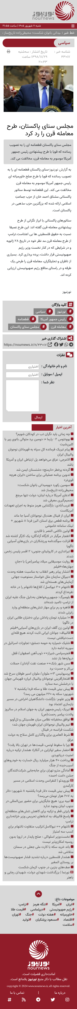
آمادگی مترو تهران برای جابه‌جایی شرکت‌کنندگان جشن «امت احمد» (40, 773)
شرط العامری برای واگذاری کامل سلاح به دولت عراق (40, 737)
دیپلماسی (36, 909)
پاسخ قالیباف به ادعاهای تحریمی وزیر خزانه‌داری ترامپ (39, 819)
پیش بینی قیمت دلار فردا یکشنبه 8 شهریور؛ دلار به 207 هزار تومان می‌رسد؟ (39, 793)
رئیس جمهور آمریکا (53, 319)
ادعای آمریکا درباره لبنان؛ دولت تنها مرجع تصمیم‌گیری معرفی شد (44, 498)
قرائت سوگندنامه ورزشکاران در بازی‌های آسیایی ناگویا (40, 543)
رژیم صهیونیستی (61, 909)
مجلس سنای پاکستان (24, 327)
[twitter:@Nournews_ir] (53, 1000)
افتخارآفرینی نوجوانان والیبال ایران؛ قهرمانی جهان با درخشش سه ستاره (39, 681)
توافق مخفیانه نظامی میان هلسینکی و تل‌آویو (40, 719)
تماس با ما (17, 992)
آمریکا (56, 904)
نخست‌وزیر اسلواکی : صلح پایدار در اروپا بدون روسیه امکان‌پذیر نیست (41, 839)
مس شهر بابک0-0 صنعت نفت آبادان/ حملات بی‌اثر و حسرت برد (41, 666)
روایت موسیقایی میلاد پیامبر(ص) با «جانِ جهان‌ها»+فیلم (44, 564)
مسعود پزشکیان (46, 919)
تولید (25, 919)
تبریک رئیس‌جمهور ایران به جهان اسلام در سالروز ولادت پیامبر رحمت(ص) (39, 712)
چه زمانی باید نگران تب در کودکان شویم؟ (43, 434)
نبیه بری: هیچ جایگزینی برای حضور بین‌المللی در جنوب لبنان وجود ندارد (39, 803)
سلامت (67, 924)
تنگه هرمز (39, 904)
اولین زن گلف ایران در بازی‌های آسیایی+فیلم (40, 628)
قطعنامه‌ (23, 319)
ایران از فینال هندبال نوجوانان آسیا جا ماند (42, 516)
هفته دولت (46, 914)
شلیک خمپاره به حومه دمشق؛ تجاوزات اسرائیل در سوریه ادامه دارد (38, 645)
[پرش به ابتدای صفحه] (38, 894)
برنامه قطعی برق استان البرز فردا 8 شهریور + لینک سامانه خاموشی (42, 523)
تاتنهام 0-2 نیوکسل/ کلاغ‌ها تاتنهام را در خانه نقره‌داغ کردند (41, 589)
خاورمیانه (66, 914)
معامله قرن (58, 327)
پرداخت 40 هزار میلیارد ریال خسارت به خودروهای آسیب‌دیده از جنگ (38, 763)
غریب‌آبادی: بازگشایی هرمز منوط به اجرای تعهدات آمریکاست (38, 508)
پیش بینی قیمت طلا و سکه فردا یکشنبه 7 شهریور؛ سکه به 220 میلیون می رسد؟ (43, 691)
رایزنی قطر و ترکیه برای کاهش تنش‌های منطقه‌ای (38, 811)
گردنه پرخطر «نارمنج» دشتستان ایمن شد (43, 470)
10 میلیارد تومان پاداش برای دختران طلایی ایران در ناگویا (40, 620)
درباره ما (60, 992)
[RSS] (24, 1000)
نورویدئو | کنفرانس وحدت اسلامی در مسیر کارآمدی (43, 783)
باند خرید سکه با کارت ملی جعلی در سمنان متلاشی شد (43, 849)
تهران (15, 914)
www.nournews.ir (38, 986)
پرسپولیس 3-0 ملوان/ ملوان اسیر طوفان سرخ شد (37, 673)
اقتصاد (67, 919)
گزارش (63, 169)
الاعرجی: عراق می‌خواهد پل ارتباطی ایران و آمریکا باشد (39, 462)
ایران (69, 904)
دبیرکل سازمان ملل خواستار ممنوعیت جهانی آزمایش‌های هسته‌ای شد (42, 579)
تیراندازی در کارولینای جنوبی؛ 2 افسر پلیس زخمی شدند (38, 554)
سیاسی (40, 311)
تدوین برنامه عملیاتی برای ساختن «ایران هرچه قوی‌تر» (41, 477)
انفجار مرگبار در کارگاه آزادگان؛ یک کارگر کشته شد (38, 536)
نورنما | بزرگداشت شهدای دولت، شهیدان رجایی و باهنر (38, 875)
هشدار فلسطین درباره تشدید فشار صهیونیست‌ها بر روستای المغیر (38, 859)
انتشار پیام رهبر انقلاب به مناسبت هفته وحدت (39, 572)
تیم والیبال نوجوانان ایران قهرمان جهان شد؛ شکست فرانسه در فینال (42, 727)
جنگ (28, 914)
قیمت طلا (17, 909)
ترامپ (23, 904)
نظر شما (48, 382)
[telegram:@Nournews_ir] (38, 1000)
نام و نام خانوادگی (55, 366)
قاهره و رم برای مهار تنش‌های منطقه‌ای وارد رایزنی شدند (42, 610)
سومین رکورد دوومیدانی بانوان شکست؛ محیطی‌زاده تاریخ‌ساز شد (45, 487)
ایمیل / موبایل (52, 374)
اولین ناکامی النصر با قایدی (52, 531)
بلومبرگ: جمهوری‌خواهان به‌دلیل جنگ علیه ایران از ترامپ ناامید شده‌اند (39, 600)
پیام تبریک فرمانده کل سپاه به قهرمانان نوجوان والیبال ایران (40, 452)
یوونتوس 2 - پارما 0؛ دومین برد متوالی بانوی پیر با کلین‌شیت (38, 442)
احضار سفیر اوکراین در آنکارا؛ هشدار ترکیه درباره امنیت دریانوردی (39, 752)
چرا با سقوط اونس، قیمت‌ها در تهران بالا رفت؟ (39, 745)
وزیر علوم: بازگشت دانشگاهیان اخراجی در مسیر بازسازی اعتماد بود (40, 701)
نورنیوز (53, 169)
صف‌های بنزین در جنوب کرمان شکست (44, 867)
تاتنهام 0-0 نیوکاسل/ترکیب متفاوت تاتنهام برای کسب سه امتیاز (40, 829)
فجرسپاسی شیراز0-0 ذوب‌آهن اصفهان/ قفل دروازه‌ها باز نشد (42, 656)
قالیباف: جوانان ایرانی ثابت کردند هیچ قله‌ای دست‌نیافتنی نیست (42, 635)
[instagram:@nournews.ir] (67, 1000)
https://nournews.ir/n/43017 (25, 345)
